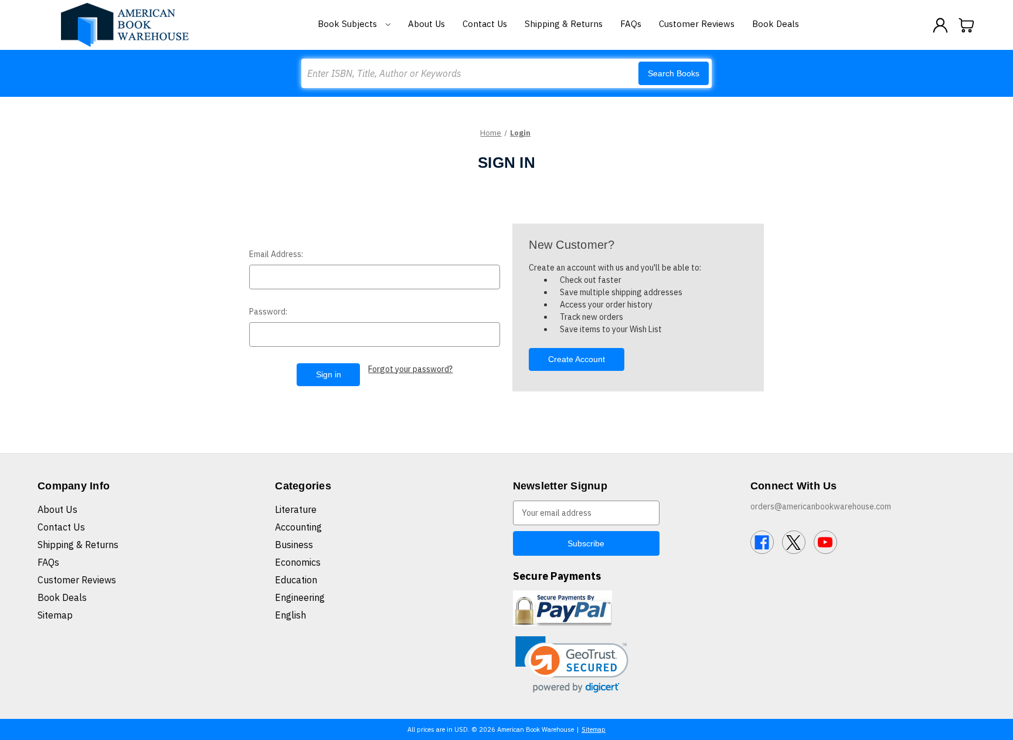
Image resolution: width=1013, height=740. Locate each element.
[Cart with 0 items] (966, 25)
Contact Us (485, 23)
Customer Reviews (697, 23)
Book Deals (775, 23)
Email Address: (276, 254)
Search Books (673, 73)
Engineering (300, 597)
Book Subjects (348, 23)
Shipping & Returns (564, 23)
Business (294, 544)
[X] (794, 542)
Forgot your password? (410, 369)
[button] (572, 664)
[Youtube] (825, 542)
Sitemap (55, 615)
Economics (298, 562)
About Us (426, 23)
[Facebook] (762, 542)
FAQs (630, 23)
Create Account (576, 359)
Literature (296, 509)
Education (296, 580)
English (290, 615)
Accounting (298, 527)
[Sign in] (940, 25)
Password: (268, 311)
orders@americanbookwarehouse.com (820, 506)
